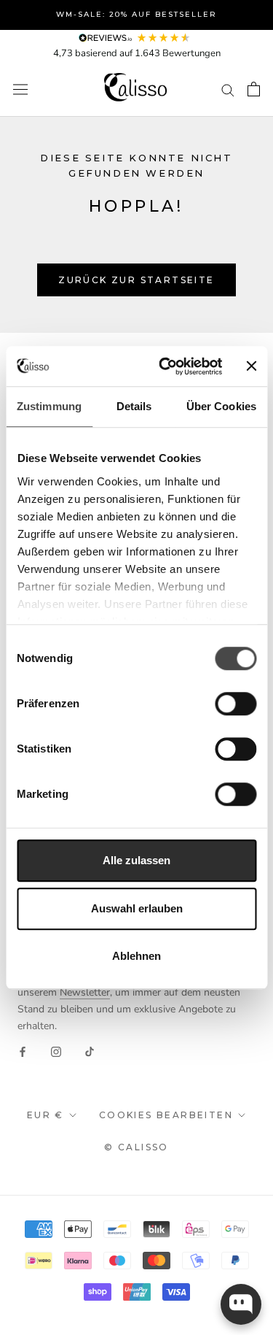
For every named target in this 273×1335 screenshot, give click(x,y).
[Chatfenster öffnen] (241, 1304)
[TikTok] (89, 1050)
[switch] (235, 703)
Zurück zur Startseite (136, 279)
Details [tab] (134, 406)
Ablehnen (136, 956)
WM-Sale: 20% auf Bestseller (136, 14)
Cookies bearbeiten (166, 1114)
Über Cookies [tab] (221, 406)
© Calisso (136, 1147)
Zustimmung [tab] (49, 406)
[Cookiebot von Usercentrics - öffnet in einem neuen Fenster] (165, 366)
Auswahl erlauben (137, 908)
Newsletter (85, 992)
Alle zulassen (136, 860)
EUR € (45, 1114)
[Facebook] (22, 1050)
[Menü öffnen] (20, 89)
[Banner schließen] (251, 366)
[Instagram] (56, 1050)
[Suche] (227, 89)
